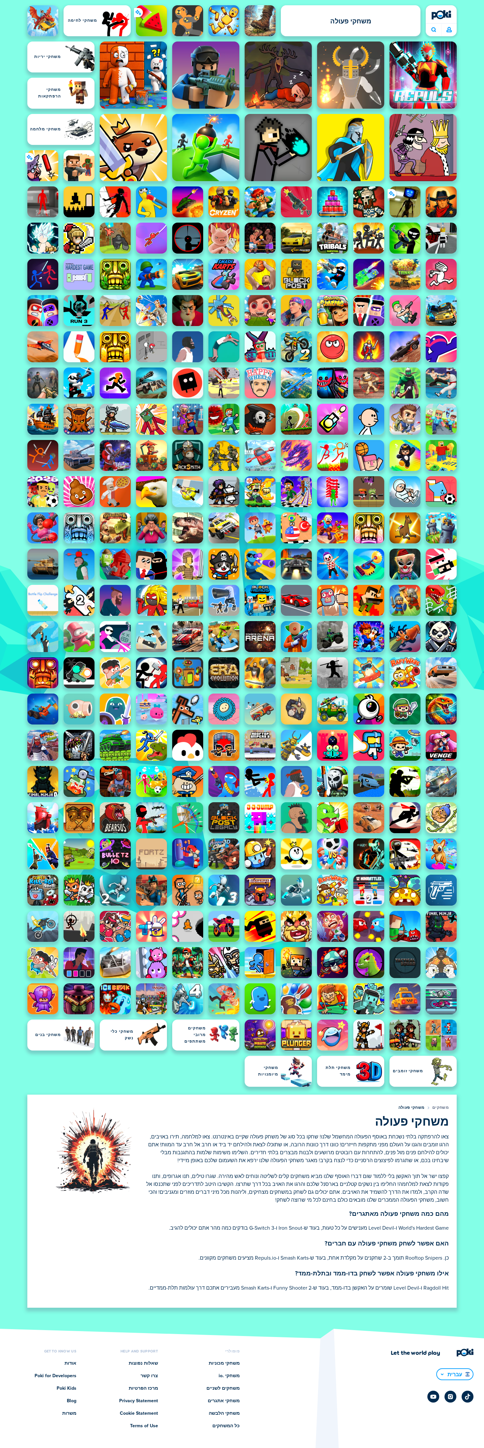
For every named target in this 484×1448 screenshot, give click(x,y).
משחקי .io (229, 1376)
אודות (70, 1363)
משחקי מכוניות (224, 1363)
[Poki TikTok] (467, 1397)
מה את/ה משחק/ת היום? (433, 30)
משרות (69, 1413)
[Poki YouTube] (433, 1397)
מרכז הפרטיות (143, 1388)
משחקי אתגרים (224, 1401)
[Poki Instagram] (450, 1397)
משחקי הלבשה (224, 1413)
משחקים (440, 1108)
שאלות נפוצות (143, 1363)
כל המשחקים (226, 1426)
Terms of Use (144, 1426)
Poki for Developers (55, 1376)
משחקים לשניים (223, 1388)
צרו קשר (149, 1376)
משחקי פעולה (411, 1108)
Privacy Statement (138, 1401)
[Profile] (449, 30)
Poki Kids (66, 1388)
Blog (71, 1401)
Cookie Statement (139, 1413)
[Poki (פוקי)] (441, 14)
